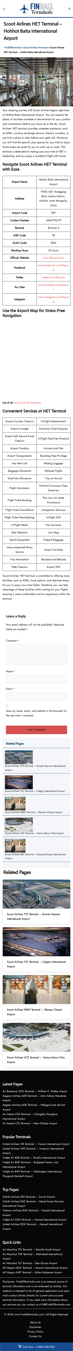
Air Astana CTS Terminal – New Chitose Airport (30, 1123)
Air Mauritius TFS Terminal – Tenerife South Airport (31, 1249)
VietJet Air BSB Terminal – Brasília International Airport (34, 1158)
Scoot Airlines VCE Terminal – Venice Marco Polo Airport (34, 833)
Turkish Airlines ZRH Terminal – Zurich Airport (29, 1197)
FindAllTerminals (12, 47)
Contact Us (35, 1336)
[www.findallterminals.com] (36, 8)
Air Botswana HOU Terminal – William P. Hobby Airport (35, 1091)
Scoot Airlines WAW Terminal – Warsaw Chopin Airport (33, 812)
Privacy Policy (35, 1332)
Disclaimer (35, 1327)
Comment (12, 641)
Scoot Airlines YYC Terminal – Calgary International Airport (35, 791)
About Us (35, 1322)
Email (10, 689)
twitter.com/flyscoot (53, 277)
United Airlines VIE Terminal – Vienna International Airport (36, 1144)
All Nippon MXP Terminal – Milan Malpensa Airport (32, 1272)
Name (10, 671)
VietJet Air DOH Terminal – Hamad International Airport (34, 1220)
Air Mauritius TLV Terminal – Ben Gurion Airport (30, 1263)
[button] (69, 8)
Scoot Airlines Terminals (35, 47)
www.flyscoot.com (53, 258)
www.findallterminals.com (29, 1314)
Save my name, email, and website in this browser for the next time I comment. (36, 713)
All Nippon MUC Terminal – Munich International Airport (35, 1268)
